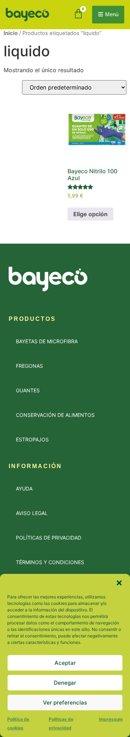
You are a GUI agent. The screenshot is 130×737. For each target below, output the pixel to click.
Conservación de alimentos (55, 415)
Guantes (28, 390)
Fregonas (29, 366)
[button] (119, 582)
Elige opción (90, 214)
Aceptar (65, 662)
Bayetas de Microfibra (47, 341)
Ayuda (24, 488)
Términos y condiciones (50, 562)
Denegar (65, 682)
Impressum (111, 719)
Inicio (11, 33)
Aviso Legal (32, 513)
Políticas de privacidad (48, 538)
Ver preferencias (65, 702)
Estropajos (32, 439)
